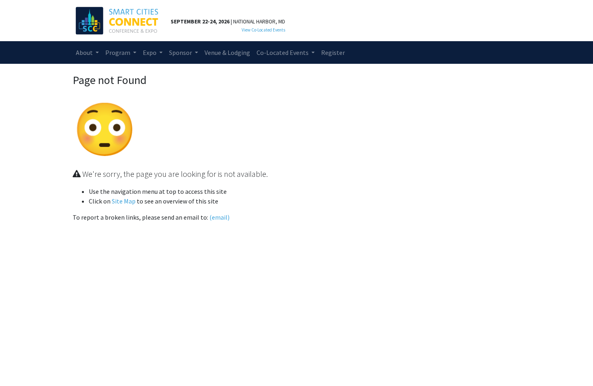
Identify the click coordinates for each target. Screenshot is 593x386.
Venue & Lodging (227, 52)
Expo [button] (150, 52)
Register (333, 52)
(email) (219, 217)
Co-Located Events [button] (283, 52)
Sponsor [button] (181, 52)
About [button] (85, 52)
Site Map (124, 201)
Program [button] (118, 52)
